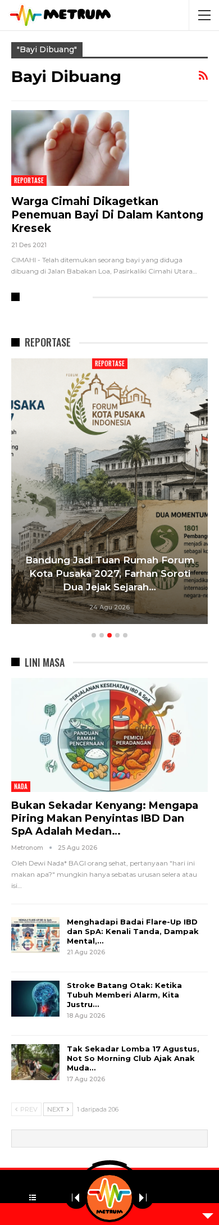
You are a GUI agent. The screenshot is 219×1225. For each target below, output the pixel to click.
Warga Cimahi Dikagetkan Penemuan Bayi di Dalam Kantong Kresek (107, 215)
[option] (117, 492)
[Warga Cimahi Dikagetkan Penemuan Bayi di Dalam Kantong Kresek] (70, 147)
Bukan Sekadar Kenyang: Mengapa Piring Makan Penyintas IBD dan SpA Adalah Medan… (104, 818)
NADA (21, 786)
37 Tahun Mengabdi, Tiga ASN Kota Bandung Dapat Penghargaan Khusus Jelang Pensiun (117, 573)
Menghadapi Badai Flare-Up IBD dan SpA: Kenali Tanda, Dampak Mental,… (133, 931)
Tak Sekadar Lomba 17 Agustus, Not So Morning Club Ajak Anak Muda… (133, 1058)
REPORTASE (29, 180)
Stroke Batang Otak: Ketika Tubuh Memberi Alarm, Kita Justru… (124, 995)
